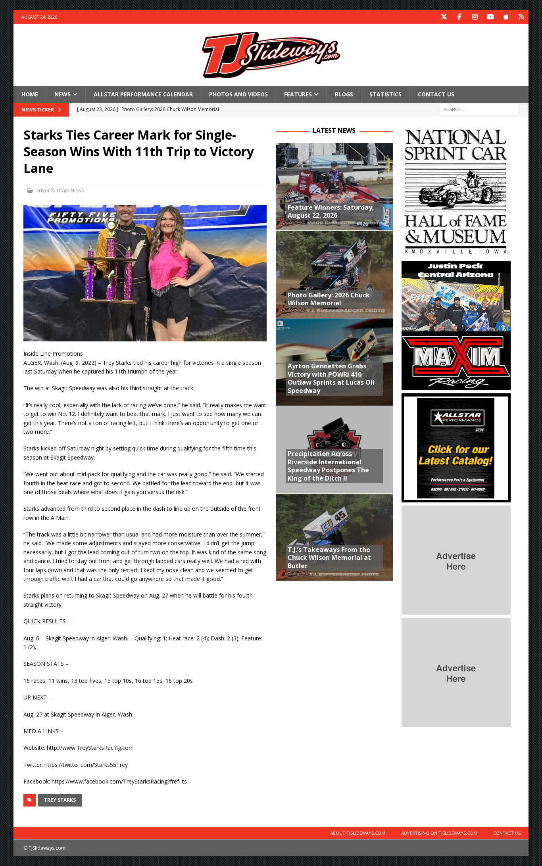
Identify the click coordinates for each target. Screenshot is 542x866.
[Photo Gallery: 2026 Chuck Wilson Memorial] (334, 274)
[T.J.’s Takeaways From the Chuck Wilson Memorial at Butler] (334, 537)
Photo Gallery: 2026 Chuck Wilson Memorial (329, 299)
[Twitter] (444, 17)
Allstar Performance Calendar (143, 94)
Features (298, 94)
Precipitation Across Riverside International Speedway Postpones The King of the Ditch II (328, 466)
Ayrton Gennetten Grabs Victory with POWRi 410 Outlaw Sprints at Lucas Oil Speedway (331, 378)
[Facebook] (460, 17)
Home (29, 94)
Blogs (344, 94)
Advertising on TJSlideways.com (439, 833)
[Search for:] (479, 109)
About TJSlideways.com (357, 833)
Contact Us (436, 94)
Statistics (385, 94)
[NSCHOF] (456, 253)
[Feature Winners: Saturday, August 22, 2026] (334, 186)
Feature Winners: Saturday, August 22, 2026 (331, 211)
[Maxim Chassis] (456, 385)
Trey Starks (60, 800)
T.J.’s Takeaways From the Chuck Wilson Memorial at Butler (329, 558)
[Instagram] (475, 17)
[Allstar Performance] (456, 498)
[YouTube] (491, 17)
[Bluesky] (522, 17)
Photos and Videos (238, 94)
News (62, 94)
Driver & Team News (59, 190)
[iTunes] (506, 17)
